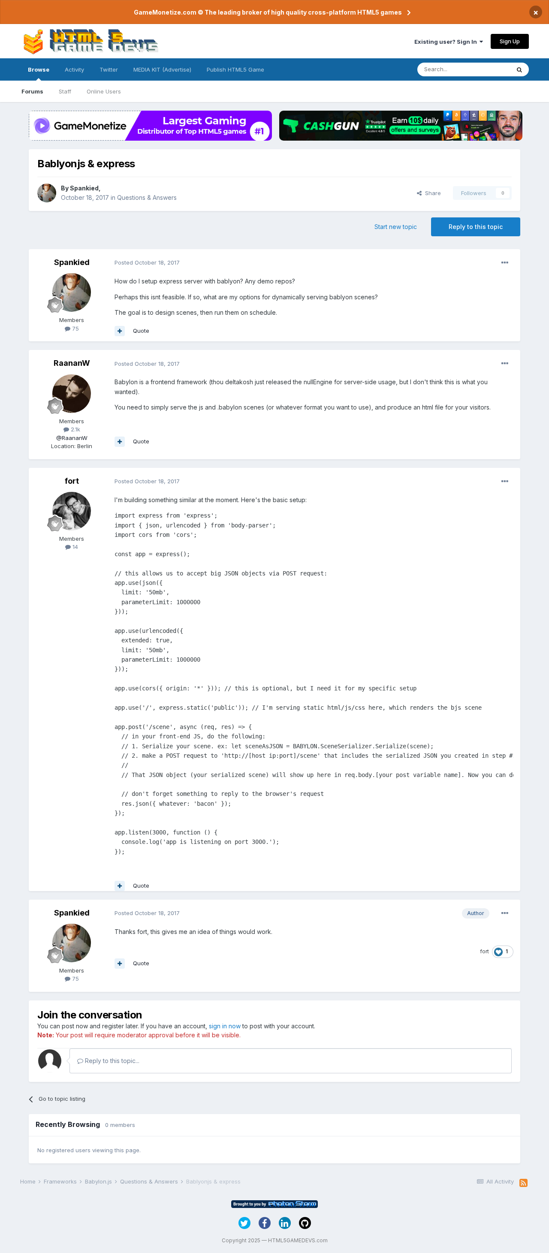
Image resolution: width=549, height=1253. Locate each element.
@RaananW (71, 437)
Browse (38, 69)
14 (74, 546)
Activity (74, 69)
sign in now (225, 1026)
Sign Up (510, 41)
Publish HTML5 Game (235, 69)
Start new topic (395, 226)
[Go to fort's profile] (71, 511)
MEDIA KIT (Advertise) (162, 69)
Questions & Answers (147, 197)
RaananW (72, 362)
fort (72, 480)
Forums (32, 91)
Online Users (104, 91)
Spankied (84, 188)
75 (74, 328)
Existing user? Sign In (447, 41)
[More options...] (504, 263)
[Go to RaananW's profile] (71, 393)
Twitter (109, 69)
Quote (141, 330)
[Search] (519, 69)
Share (431, 193)
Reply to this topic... (111, 1060)
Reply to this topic (476, 226)
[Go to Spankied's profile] (46, 193)
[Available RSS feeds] (523, 1183)
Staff (65, 91)
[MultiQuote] (120, 331)
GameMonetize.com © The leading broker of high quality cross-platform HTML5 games (268, 12)
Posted (147, 262)
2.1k (74, 429)
